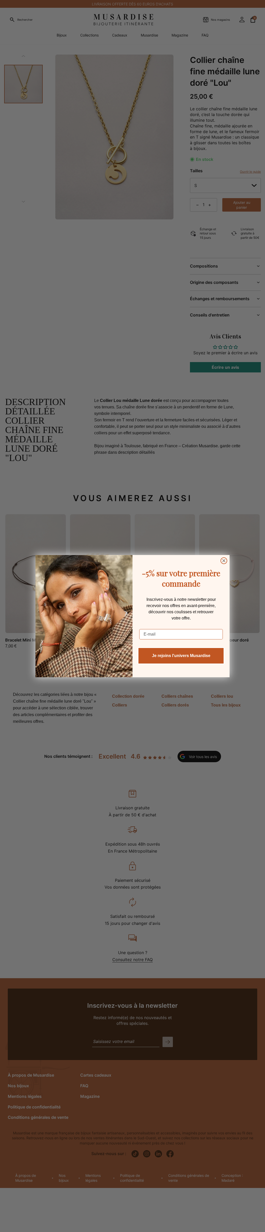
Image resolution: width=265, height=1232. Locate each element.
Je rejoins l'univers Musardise (181, 655)
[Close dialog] (224, 561)
